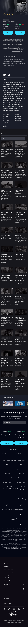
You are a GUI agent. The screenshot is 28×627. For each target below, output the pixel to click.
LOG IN (24, 2)
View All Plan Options (9, 56)
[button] (14, 584)
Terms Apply (4, 528)
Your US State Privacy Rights (9, 572)
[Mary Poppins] (20, 403)
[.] (4, 609)
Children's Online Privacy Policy (9, 569)
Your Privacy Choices (7, 577)
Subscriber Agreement (8, 574)
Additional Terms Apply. (17, 51)
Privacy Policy (6, 566)
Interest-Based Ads (7, 580)
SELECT (8, 32)
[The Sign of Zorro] (8, 403)
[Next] (25, 403)
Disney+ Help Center (18, 548)
